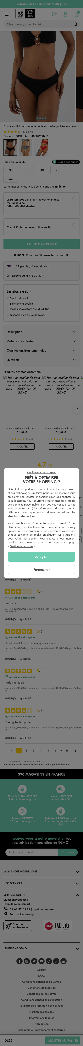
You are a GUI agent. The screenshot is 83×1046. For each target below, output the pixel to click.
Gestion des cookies (21, 546)
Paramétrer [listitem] (41, 569)
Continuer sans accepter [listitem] (41, 472)
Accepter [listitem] (41, 556)
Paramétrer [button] (34, 531)
